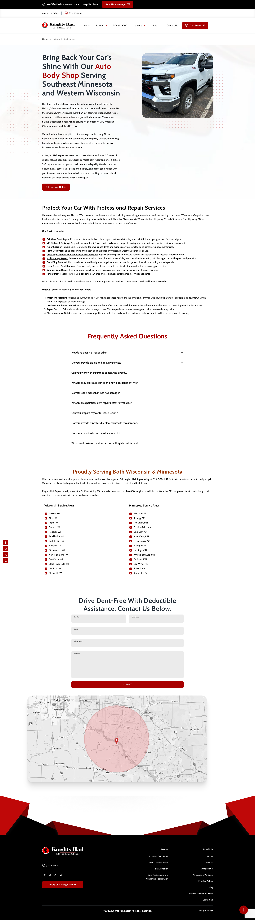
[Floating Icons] (243, 910)
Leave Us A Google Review (62, 884)
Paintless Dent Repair (158, 856)
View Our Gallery (205, 881)
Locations (137, 25)
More (154, 25)
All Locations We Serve (203, 875)
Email (76, 629)
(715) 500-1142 (75, 13)
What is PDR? (120, 25)
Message (77, 653)
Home (87, 25)
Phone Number (79, 641)
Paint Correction (161, 868)
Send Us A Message (115, 4)
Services (99, 25)
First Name (77, 617)
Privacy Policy (206, 910)
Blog (211, 887)
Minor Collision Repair (158, 862)
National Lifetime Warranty (201, 893)
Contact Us (172, 25)
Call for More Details (55, 187)
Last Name (135, 617)
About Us (208, 862)
